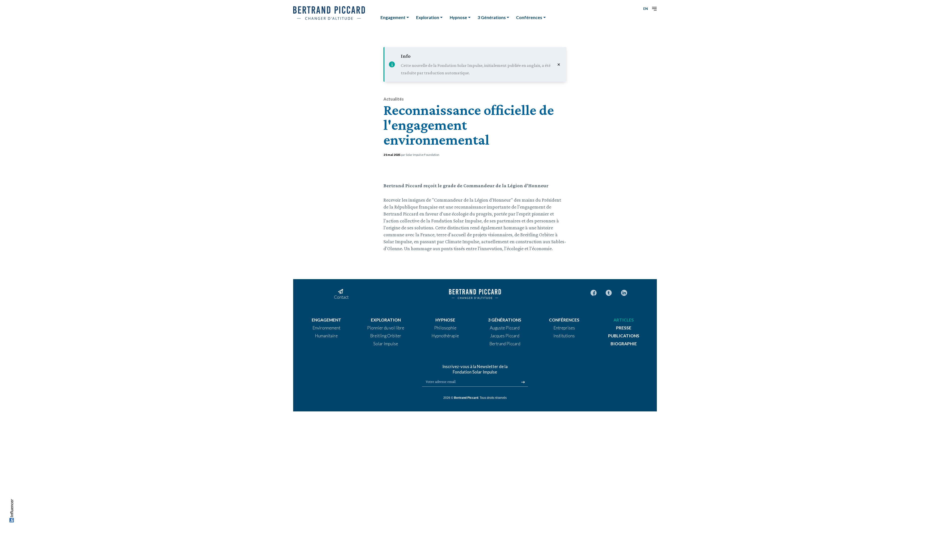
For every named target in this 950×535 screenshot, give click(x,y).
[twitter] (609, 292)
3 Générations (492, 17)
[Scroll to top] (11, 511)
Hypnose (458, 17)
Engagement (392, 17)
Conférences (529, 17)
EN (645, 8)
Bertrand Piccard (466, 398)
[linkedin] (624, 292)
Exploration (427, 17)
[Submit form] (523, 382)
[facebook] (594, 292)
